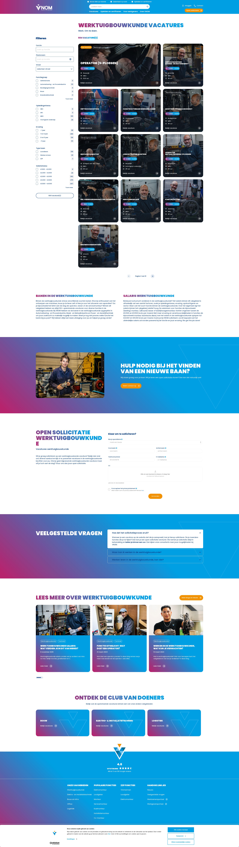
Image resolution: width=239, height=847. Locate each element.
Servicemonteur (100, 804)
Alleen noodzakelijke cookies (180, 842)
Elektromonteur (100, 790)
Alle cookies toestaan (181, 830)
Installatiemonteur (101, 813)
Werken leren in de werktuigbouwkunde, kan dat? (138, 559)
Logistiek (70, 808)
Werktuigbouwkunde (75, 790)
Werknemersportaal (155, 799)
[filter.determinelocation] (71, 59)
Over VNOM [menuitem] (145, 11)
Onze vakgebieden (77, 785)
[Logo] (44, 8)
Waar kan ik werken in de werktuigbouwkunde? (136, 552)
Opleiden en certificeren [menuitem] (110, 11)
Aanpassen (179, 836)
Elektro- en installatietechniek (79, 794)
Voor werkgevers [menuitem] (130, 11)
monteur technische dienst (145, 315)
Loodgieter (98, 794)
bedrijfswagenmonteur (165, 310)
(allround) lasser (146, 310)
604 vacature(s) (55, 196)
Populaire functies (105, 785)
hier (109, 834)
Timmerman (126, 790)
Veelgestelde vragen (155, 794)
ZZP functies (128, 785)
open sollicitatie (165, 377)
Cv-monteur (99, 818)
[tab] (39, 677)
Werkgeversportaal (155, 804)
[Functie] (55, 49)
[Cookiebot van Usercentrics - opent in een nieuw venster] (54, 843)
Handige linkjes (156, 785)
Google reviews (125, 771)
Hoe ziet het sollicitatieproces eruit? (130, 532)
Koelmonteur (99, 808)
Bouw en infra (73, 799)
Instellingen (71, 839)
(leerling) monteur (131, 310)
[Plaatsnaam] (55, 59)
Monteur (97, 799)
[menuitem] (119, 6)
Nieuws (150, 790)
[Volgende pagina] (152, 276)
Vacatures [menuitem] (93, 11)
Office (69, 804)
